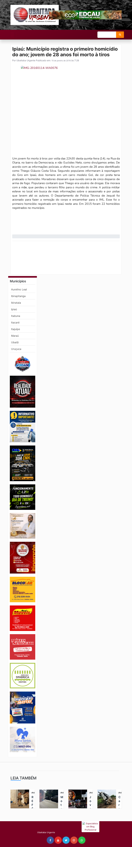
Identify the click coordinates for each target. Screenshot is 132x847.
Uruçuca (16, 349)
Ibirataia (16, 302)
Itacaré (15, 322)
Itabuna (15, 315)
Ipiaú (14, 309)
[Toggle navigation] (12, 35)
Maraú (15, 335)
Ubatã (15, 342)
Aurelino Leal (19, 289)
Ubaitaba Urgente (25, 60)
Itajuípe (15, 329)
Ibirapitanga (18, 296)
